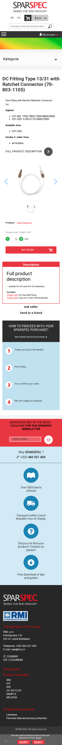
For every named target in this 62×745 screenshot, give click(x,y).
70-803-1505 (12, 298)
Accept (23, 742)
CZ (12, 17)
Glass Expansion (24, 223)
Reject (38, 742)
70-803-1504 (12, 295)
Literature (11, 714)
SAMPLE (11, 694)
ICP (8, 683)
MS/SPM (11, 697)
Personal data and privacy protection (26, 718)
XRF (8, 687)
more (38, 738)
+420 (32, 457)
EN (18, 17)
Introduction (11, 669)
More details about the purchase (30, 337)
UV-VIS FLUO (13, 690)
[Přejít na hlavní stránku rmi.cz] (31, 7)
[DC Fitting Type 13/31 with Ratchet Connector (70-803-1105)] (31, 199)
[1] (48, 439)
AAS (8, 679)
